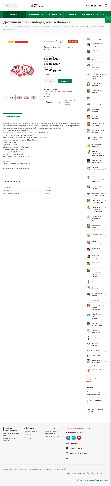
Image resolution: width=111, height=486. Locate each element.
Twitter (74, 438)
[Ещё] (104, 14)
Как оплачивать (29, 435)
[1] (45, 42)
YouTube (79, 438)
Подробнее (47, 96)
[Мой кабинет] (106, 5)
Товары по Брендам (52, 437)
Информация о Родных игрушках (10, 429)
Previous (7, 97)
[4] (51, 42)
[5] (53, 42)
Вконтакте (68, 438)
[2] (47, 42)
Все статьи (102, 388)
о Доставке (29, 428)
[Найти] (15, 5)
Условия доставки (30, 438)
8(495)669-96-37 (95, 6)
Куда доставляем (30, 432)
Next (38, 97)
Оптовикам (50, 428)
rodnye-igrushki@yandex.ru (79, 453)
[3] (49, 42)
